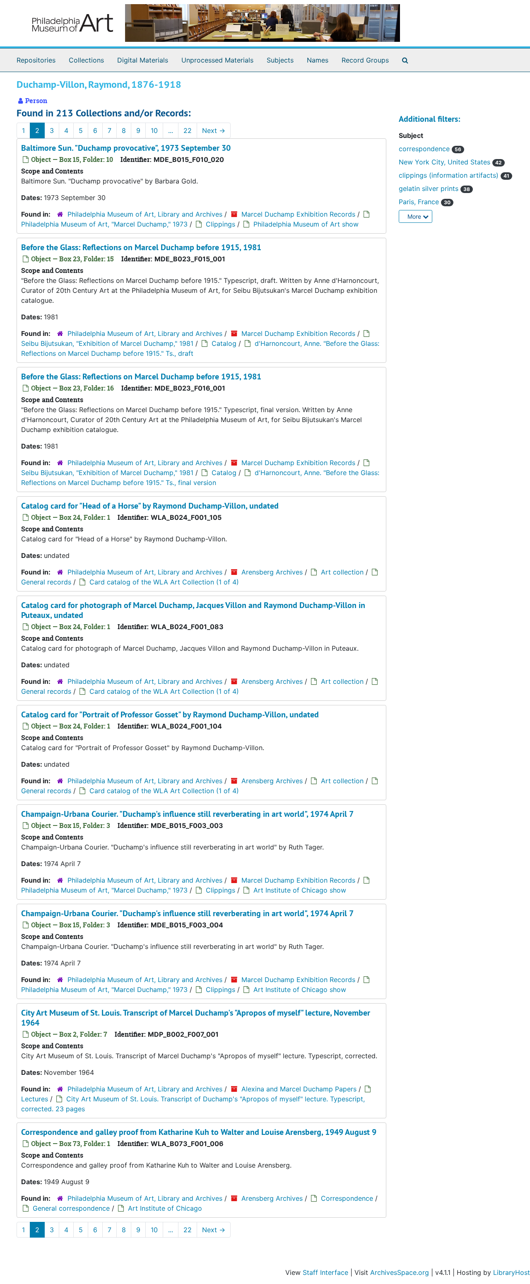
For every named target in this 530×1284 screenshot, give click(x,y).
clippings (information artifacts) (450, 175)
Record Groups (365, 60)
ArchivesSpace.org (399, 1272)
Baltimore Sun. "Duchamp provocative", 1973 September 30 (126, 147)
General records (46, 582)
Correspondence (347, 1198)
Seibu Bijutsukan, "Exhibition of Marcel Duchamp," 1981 (107, 343)
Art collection (342, 572)
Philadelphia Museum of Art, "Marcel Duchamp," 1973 (104, 224)
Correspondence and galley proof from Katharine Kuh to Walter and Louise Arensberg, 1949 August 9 (198, 1132)
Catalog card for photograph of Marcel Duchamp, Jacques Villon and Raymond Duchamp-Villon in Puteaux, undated (193, 610)
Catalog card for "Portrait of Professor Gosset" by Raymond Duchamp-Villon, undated (170, 714)
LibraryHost (511, 1272)
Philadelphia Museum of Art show (306, 224)
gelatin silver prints (429, 188)
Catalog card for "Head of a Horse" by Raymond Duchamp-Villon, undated (150, 505)
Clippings (220, 224)
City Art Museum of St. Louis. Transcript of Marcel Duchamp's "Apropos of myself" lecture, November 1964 (195, 1017)
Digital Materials (142, 60)
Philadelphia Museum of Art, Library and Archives (144, 214)
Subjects (280, 60)
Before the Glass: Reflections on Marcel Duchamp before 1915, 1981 (141, 247)
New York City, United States (445, 162)
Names (317, 60)
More (415, 216)
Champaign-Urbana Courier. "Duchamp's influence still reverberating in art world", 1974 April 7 (187, 814)
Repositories (36, 60)
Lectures (34, 1099)
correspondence (425, 149)
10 (154, 130)
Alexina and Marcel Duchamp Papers (299, 1089)
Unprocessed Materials (217, 60)
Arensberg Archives (272, 572)
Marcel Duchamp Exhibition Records (298, 214)
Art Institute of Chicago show (299, 890)
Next (213, 130)
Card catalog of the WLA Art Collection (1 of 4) (164, 582)
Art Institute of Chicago (165, 1208)
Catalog (224, 343)
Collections (86, 60)
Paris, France (420, 202)
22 (187, 130)
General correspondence (71, 1208)
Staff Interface (325, 1272)
